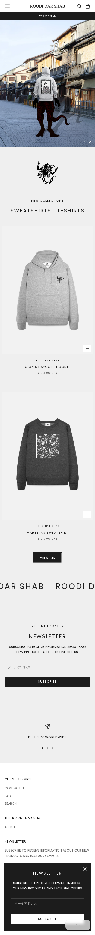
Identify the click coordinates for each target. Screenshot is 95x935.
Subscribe (47, 919)
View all (47, 557)
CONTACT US (15, 788)
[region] (47, 83)
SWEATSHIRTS (31, 210)
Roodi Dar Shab (47, 360)
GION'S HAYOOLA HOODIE (47, 367)
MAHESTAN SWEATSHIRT (47, 532)
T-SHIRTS (71, 210)
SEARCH (11, 803)
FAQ (8, 796)
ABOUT (10, 827)
